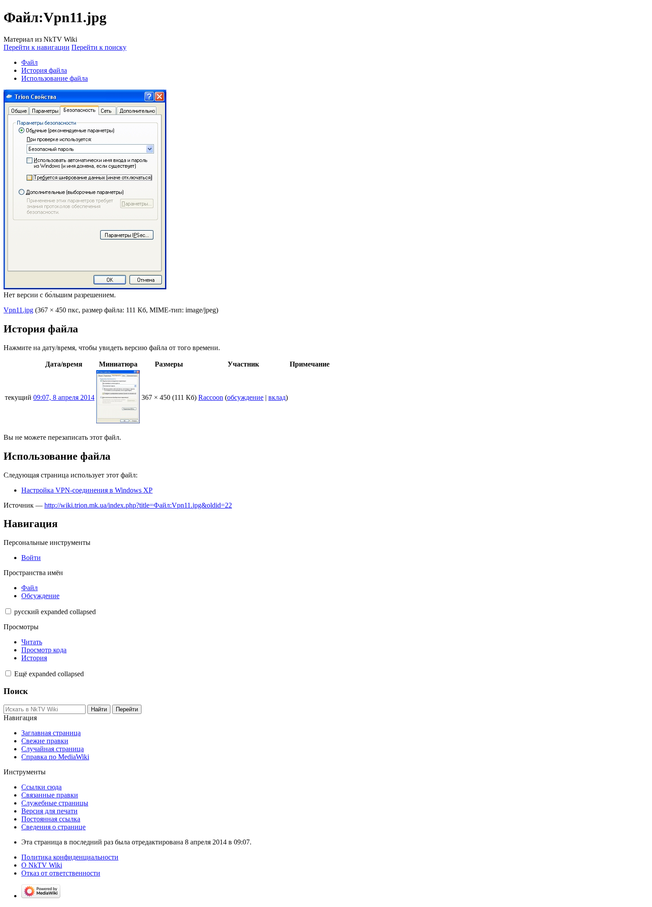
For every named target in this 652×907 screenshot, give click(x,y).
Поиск (16, 691)
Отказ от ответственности (60, 873)
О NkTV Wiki (41, 865)
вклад (277, 397)
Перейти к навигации (37, 47)
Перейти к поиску (98, 47)
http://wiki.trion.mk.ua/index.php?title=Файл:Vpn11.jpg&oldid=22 (138, 505)
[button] (8, 611)
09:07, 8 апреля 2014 (63, 397)
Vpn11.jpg (18, 310)
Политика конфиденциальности (69, 857)
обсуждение (245, 397)
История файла (44, 70)
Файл (29, 62)
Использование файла (54, 78)
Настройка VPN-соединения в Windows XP (87, 490)
